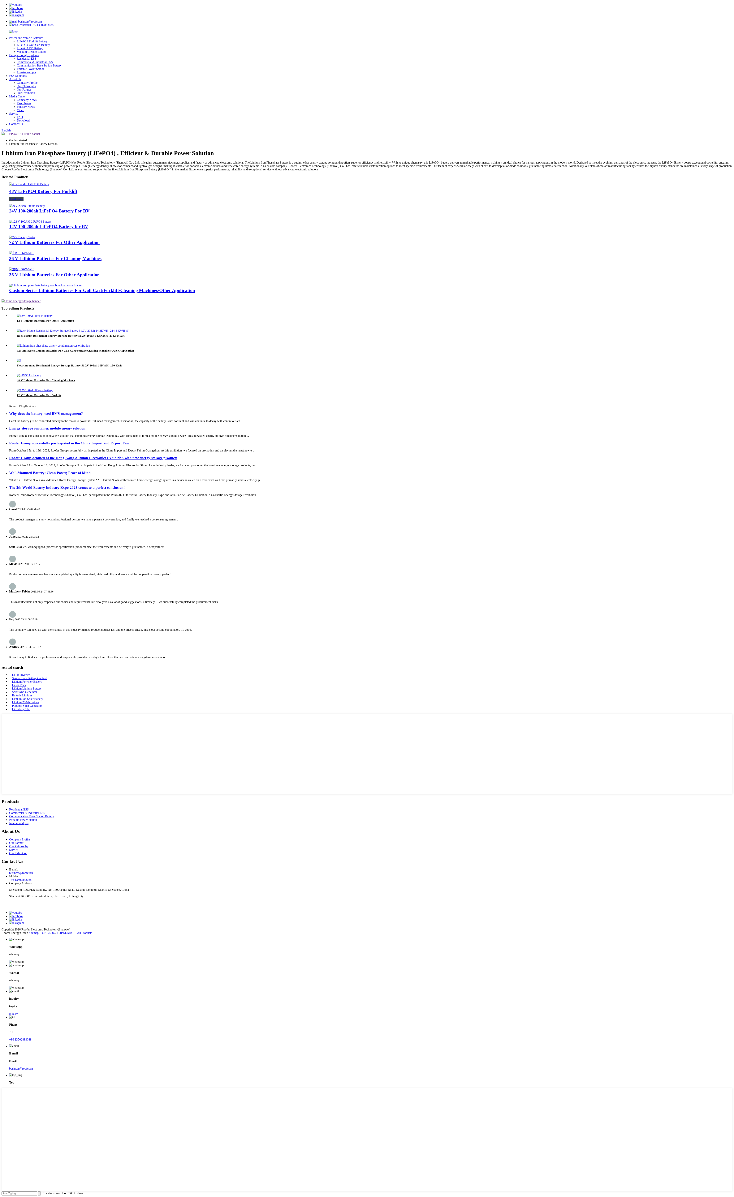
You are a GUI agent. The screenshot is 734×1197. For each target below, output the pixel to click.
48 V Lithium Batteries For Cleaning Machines (46, 380)
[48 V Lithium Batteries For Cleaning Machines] (29, 375)
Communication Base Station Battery (39, 65)
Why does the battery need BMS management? (46, 414)
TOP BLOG (47, 932)
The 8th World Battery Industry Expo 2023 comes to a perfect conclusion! (67, 487)
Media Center (17, 96)
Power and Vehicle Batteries (26, 38)
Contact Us (16, 124)
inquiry (13, 1013)
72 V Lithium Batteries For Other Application (54, 242)
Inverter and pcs (26, 72)
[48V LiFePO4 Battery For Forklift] (29, 184)
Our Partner (24, 89)
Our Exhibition (26, 93)
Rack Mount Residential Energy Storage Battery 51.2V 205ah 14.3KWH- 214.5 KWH (71, 335)
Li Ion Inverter (21, 674)
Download (23, 120)
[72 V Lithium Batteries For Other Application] (22, 237)
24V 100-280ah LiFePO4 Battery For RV (49, 210)
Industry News (26, 106)
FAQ (20, 117)
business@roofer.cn (29, 21)
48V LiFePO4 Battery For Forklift (43, 191)
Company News (27, 99)
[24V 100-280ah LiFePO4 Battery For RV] (27, 205)
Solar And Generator (24, 692)
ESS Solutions (18, 75)
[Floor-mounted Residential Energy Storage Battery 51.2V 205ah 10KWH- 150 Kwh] (19, 360)
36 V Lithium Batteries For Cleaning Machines (55, 258)
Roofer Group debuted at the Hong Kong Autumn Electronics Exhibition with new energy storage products (93, 458)
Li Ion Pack (19, 685)
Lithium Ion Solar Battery (27, 698)
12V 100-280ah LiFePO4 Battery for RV (48, 226)
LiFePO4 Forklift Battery (32, 41)
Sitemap (34, 932)
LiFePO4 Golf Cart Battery (33, 44)
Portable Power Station (31, 69)
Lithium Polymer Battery (27, 681)
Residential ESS (26, 58)
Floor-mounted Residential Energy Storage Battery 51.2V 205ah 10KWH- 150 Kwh (69, 365)
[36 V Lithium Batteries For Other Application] (21, 269)
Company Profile (27, 82)
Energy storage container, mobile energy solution (47, 428)
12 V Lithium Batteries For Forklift (39, 395)
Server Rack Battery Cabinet (29, 678)
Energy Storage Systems (24, 55)
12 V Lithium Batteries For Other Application (45, 320)
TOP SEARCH (66, 932)
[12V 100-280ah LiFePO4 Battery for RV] (30, 221)
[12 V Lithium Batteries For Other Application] (35, 315)
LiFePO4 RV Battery (30, 48)
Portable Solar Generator (27, 705)
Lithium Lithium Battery (26, 688)
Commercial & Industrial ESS (35, 62)
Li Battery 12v (21, 709)
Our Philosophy (26, 86)
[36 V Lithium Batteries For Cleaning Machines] (21, 253)
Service (13, 113)
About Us (15, 79)
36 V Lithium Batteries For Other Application (54, 274)
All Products (84, 932)
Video (20, 110)
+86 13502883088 (42, 25)
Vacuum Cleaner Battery (31, 51)
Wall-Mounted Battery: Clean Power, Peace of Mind (50, 473)
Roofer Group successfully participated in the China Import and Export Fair (69, 443)
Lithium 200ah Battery (25, 702)
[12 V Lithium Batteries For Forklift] (35, 390)
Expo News (24, 103)
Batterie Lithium (22, 695)
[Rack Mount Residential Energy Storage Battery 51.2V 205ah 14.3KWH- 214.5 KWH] (73, 330)
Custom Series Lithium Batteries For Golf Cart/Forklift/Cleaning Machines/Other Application (102, 290)
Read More (16, 199)
